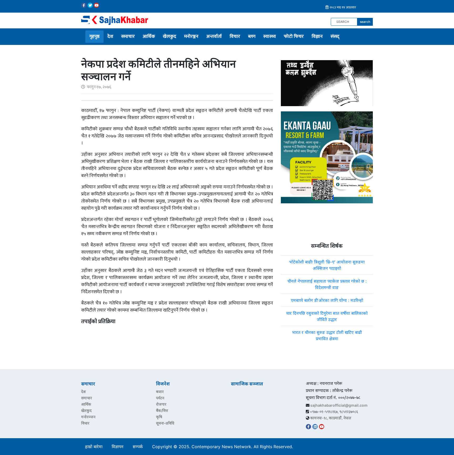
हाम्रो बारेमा (93, 446)
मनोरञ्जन (191, 36)
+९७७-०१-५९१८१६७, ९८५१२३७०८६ (334, 411)
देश (110, 36)
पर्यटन (160, 398)
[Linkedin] (315, 426)
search (365, 22)
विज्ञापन (117, 446)
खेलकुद (169, 36)
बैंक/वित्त (162, 410)
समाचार (128, 36)
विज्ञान (317, 36)
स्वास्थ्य (269, 36)
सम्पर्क (138, 446)
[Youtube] (96, 5)
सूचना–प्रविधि (165, 423)
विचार (235, 36)
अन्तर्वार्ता (214, 36)
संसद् (335, 36)
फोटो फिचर (294, 36)
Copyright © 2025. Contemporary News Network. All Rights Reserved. (224, 446)
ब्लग (251, 36)
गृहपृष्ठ (94, 36)
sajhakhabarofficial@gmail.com (339, 405)
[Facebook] (83, 5)
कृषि (159, 417)
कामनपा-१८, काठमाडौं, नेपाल (330, 418)
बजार (160, 391)
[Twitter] (90, 5)
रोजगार (161, 404)
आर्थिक (149, 36)
